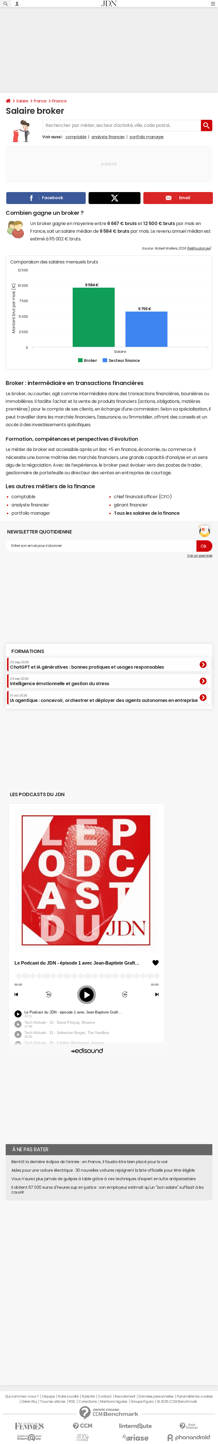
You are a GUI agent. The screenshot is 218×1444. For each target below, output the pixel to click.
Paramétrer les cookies (195, 1396)
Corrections (87, 1401)
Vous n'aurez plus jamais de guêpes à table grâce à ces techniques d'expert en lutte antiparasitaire (103, 1179)
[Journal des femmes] (29, 1426)
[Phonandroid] (188, 1437)
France (40, 101)
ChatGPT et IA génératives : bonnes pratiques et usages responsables (87, 665)
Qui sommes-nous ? (22, 1396)
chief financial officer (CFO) (143, 496)
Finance (59, 101)
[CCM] (82, 1426)
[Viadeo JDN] (82, 1437)
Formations (27, 651)
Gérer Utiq (29, 1401)
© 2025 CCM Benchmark (177, 1401)
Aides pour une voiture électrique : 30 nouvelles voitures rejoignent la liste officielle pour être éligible (103, 1170)
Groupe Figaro (142, 1401)
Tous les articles (53, 1401)
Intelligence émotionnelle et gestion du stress (59, 681)
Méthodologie (198, 248)
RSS (72, 1401)
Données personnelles (156, 1396)
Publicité (88, 1396)
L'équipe (48, 1396)
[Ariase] (135, 1437)
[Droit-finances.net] (188, 1426)
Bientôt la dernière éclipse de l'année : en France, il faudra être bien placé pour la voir (89, 1162)
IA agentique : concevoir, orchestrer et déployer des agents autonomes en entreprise (104, 698)
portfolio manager (147, 137)
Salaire (22, 101)
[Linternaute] (135, 1426)
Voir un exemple (199, 555)
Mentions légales (113, 1401)
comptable (76, 137)
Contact (105, 1396)
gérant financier (131, 504)
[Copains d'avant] (29, 1437)
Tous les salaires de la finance (146, 513)
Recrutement (125, 1396)
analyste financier (108, 137)
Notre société (68, 1396)
